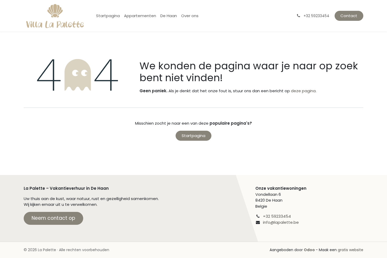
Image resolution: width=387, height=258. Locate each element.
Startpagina (193, 135)
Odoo (310, 249)
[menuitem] (108, 16)
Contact (348, 15)
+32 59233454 (277, 216)
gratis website (350, 249)
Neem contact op (53, 218)
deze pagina (303, 91)
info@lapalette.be (281, 222)
